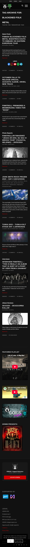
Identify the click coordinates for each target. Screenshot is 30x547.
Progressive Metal (7, 186)
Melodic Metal (5, 184)
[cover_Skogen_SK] (15, 319)
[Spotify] (18, 65)
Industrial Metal (10, 182)
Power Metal (20, 184)
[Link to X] (16, 545)
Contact (15, 1)
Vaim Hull (20, 70)
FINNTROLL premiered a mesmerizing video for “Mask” (13, 108)
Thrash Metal (11, 144)
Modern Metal (13, 184)
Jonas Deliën (13, 335)
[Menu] (25, 6)
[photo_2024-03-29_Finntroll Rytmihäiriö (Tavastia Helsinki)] (15, 152)
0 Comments (12, 70)
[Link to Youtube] (19, 545)
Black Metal (5, 45)
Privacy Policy (5, 530)
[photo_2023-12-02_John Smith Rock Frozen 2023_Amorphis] (15, 195)
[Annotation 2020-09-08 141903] (15, 278)
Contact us (4, 527)
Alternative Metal (6, 181)
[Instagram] (12, 65)
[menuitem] (10, 1)
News (18, 86)
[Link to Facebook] (14, 545)
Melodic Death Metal (19, 182)
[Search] (21, 6)
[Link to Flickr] (26, 545)
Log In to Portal (15, 477)
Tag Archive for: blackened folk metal (12, 17)
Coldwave (4, 228)
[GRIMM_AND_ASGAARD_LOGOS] (12, 6)
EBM (8, 228)
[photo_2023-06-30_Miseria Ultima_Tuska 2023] (15, 237)
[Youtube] (15, 65)
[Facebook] (9, 65)
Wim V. (19, 98)
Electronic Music (14, 228)
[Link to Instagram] (21, 545)
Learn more (19, 541)
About (10, 1)
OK (10, 541)
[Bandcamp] (21, 65)
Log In (20, 1)
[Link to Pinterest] (24, 545)
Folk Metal (11, 45)
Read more (4, 58)
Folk (10, 86)
